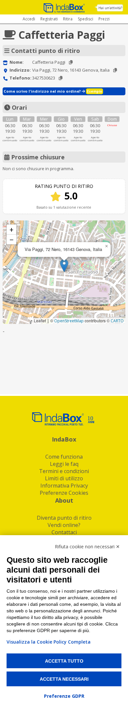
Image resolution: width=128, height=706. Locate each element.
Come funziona (64, 456)
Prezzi (104, 19)
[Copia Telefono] (60, 78)
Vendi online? (64, 525)
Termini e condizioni (64, 471)
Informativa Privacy (64, 485)
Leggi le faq (64, 463)
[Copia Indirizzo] (115, 70)
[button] (64, 265)
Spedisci (85, 19)
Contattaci (64, 532)
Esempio (94, 91)
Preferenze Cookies (64, 492)
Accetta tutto (64, 661)
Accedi (29, 19)
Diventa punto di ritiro (64, 517)
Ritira (68, 19)
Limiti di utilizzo (64, 478)
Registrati (49, 19)
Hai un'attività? (110, 8)
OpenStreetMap (69, 321)
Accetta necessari (64, 679)
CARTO (117, 321)
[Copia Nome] (71, 62)
